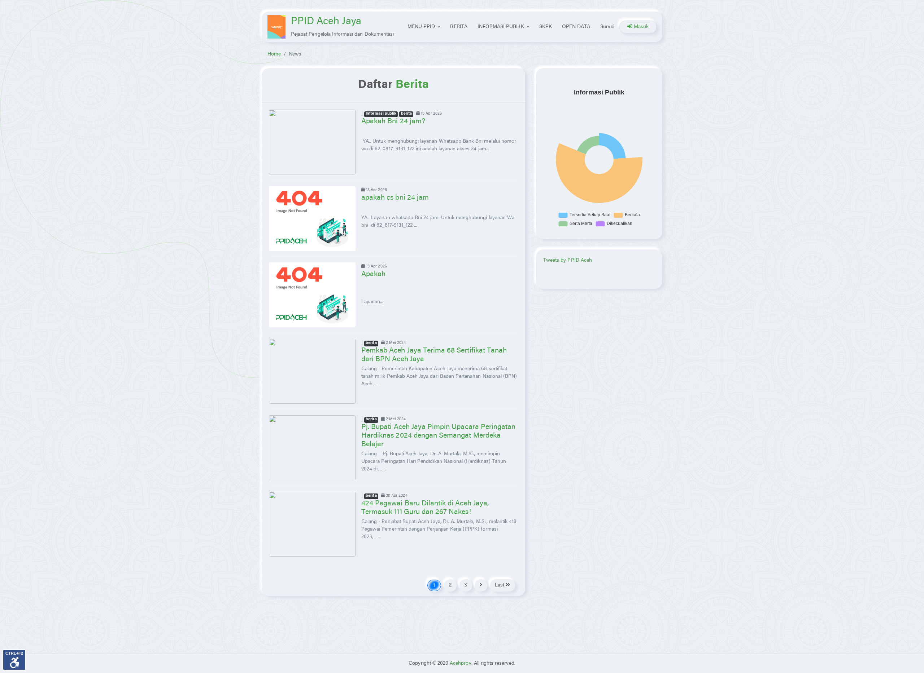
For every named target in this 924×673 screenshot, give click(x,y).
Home (274, 54)
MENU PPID (421, 27)
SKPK (545, 27)
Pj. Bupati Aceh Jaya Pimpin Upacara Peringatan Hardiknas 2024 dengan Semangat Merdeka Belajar (438, 435)
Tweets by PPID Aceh (567, 260)
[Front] (276, 27)
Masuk (640, 27)
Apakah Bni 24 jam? (393, 121)
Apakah (373, 274)
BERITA (458, 27)
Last (500, 585)
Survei (607, 27)
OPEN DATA (576, 27)
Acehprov (460, 663)
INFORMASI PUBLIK (501, 27)
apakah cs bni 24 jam (395, 198)
